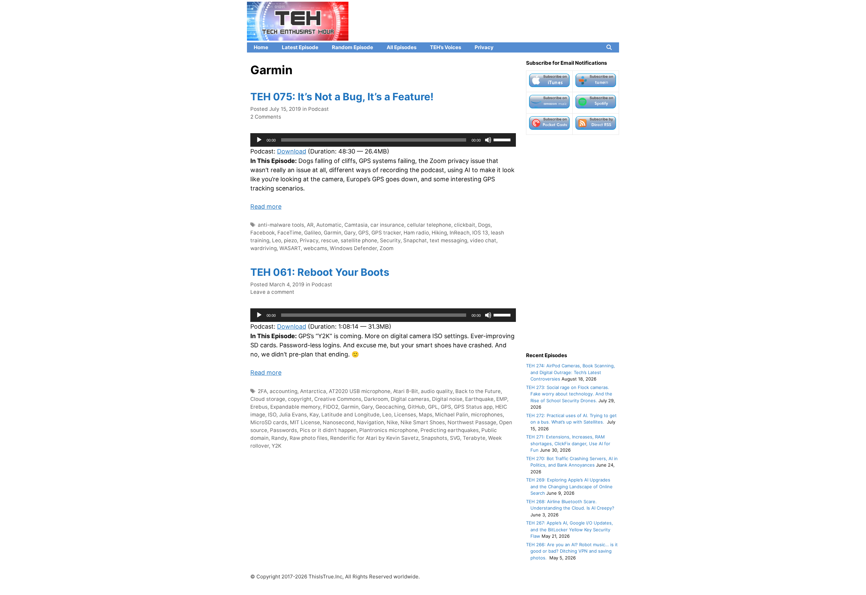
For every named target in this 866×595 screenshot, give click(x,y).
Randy (279, 438)
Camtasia (356, 225)
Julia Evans (293, 414)
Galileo (312, 232)
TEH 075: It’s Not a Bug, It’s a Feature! (342, 96)
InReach (460, 232)
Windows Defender (353, 248)
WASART (290, 248)
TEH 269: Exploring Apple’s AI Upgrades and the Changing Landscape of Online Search (569, 486)
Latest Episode (300, 47)
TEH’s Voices (445, 47)
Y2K (276, 446)
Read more (265, 206)
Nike (392, 422)
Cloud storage (267, 399)
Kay (314, 414)
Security (390, 240)
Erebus (259, 407)
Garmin (332, 232)
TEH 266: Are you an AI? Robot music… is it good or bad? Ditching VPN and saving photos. (572, 551)
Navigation (370, 422)
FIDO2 (330, 407)
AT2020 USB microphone (359, 391)
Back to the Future (478, 391)
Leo (276, 240)
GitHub (416, 407)
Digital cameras (410, 399)
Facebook (262, 232)
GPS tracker (386, 232)
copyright (300, 399)
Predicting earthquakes (449, 430)
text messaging (448, 240)
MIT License (305, 422)
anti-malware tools (281, 225)
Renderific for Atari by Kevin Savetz (374, 438)
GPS (363, 232)
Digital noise (447, 399)
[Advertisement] (572, 243)
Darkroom (376, 399)
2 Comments (265, 117)
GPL (433, 407)
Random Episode (352, 47)
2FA (262, 391)
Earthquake (479, 399)
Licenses (405, 414)
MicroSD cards (268, 422)
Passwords (283, 430)
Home (261, 47)
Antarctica (313, 391)
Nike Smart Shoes (423, 422)
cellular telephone (429, 225)
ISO (272, 414)
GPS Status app (473, 407)
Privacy (484, 47)
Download (291, 151)
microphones (487, 414)
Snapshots (434, 438)
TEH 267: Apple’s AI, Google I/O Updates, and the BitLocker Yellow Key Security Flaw (569, 529)
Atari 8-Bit (405, 391)
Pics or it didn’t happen (328, 430)
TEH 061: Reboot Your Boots (319, 272)
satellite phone (359, 240)
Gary (350, 232)
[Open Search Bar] (609, 47)
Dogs (484, 225)
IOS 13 (480, 232)
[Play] (259, 140)
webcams (315, 248)
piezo (290, 240)
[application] (383, 140)
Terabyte (474, 438)
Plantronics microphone (388, 430)
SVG (455, 438)
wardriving (263, 248)
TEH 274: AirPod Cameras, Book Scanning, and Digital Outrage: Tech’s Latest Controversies (570, 372)
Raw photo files (308, 438)
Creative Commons (337, 399)
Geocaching (390, 407)
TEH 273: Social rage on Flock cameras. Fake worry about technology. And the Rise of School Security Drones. (569, 394)
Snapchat (415, 240)
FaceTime (289, 232)
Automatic (329, 225)
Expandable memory (295, 407)
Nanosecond (338, 422)
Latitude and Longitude (350, 414)
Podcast (318, 109)
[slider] (503, 139)
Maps (425, 414)
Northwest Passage (472, 422)
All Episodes (401, 47)
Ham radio (416, 232)
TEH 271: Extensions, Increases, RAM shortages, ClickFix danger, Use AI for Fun (568, 443)
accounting (283, 391)
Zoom (386, 248)
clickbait (464, 225)
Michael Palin (451, 414)
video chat (483, 240)
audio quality (437, 391)
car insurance (387, 225)
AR (310, 225)
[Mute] (488, 140)
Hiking (439, 232)
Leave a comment (272, 292)
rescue (329, 240)
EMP (501, 399)
